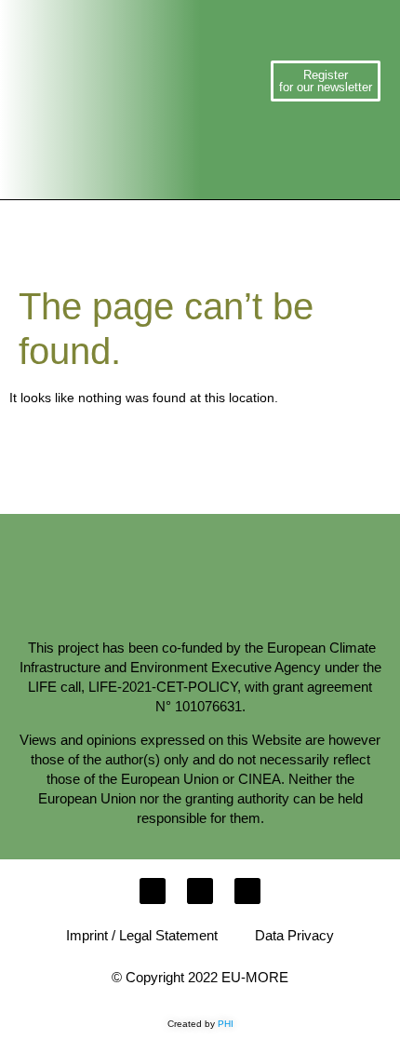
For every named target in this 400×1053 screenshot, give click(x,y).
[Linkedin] (247, 891)
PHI (225, 1024)
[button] (234, 81)
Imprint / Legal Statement (142, 935)
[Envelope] (153, 891)
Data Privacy (294, 935)
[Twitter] (200, 891)
